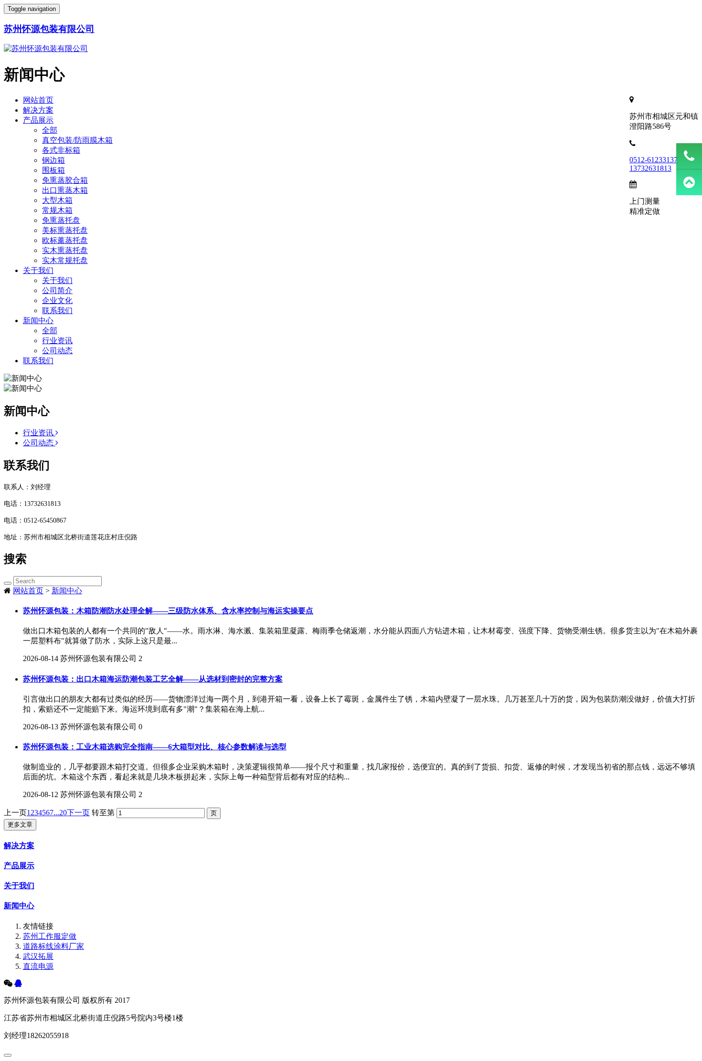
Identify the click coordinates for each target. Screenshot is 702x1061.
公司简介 (57, 290)
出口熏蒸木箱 (65, 190)
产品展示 (38, 120)
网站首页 (38, 100)
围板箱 (53, 170)
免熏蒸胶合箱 (65, 180)
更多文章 (20, 824)
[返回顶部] (689, 182)
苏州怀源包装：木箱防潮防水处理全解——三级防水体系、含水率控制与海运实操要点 (168, 611)
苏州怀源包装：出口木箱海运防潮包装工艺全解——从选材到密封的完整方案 (153, 679)
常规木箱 (57, 210)
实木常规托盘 (65, 260)
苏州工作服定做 (49, 936)
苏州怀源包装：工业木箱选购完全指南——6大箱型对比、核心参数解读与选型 (155, 747)
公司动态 (57, 351)
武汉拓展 (38, 956)
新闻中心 (38, 320)
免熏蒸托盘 (61, 220)
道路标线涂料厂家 (53, 946)
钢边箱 (53, 160)
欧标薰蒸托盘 (65, 240)
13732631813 (650, 168)
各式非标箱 (61, 150)
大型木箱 (57, 200)
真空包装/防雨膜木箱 (77, 140)
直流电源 (38, 966)
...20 (60, 813)
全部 (49, 130)
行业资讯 (57, 340)
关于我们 (38, 270)
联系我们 (57, 310)
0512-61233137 (653, 160)
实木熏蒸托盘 (65, 250)
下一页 (78, 813)
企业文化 (57, 300)
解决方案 (38, 110)
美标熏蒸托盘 (65, 230)
